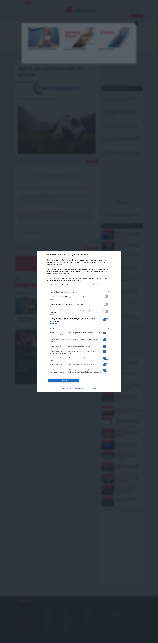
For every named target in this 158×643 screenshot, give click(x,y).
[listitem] (79, 292)
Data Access (79, 388)
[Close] (116, 255)
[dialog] (79, 321)
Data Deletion (66, 388)
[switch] (105, 296)
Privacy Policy (91, 388)
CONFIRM (63, 380)
